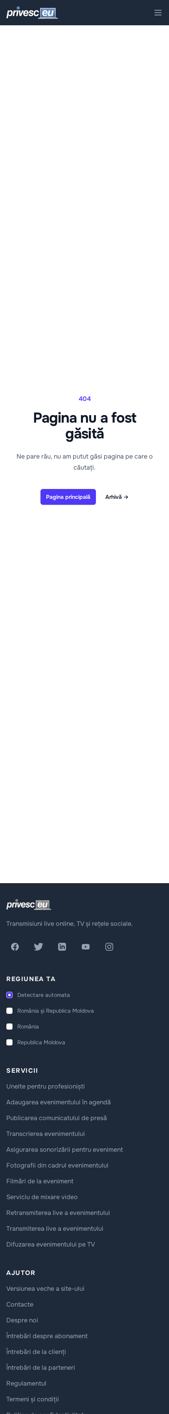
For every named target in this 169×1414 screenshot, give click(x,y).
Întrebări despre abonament (47, 1336)
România (28, 1026)
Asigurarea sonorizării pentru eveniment (64, 1149)
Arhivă (117, 496)
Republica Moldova (41, 1042)
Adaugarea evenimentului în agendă (58, 1102)
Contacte (19, 1304)
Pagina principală (68, 496)
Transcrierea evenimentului (45, 1134)
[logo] (28, 904)
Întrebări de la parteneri (40, 1367)
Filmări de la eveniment (39, 1181)
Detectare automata (43, 994)
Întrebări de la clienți (36, 1352)
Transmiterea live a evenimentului (54, 1228)
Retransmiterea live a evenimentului (58, 1213)
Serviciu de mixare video (42, 1197)
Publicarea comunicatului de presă (56, 1118)
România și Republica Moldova (55, 1010)
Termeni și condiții (32, 1399)
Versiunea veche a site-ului (45, 1288)
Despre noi (22, 1320)
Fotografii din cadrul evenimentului (57, 1165)
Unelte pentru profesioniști (45, 1086)
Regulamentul (26, 1383)
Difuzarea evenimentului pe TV (50, 1244)
